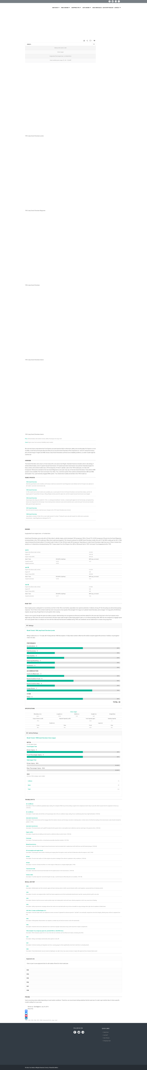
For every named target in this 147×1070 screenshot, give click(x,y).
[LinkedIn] (73, 1018)
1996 (35, 1020)
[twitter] (78, 1032)
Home (26, 24)
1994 (29, 1020)
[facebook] (75, 1032)
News (30, 24)
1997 (38, 1020)
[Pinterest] (73, 1016)
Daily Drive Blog (97, 7)
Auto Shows (86, 7)
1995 (32, 1020)
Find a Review (64, 7)
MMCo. (56, 1067)
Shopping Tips (75, 7)
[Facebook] (73, 1011)
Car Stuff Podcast (108, 7)
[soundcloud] (82, 1032)
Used (56, 1020)
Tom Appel (37, 1006)
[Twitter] (73, 1013)
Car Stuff (105, 1035)
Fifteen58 (51, 1067)
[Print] (84, 41)
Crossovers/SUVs (46, 1020)
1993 (26, 1020)
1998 (40, 1020)
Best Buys (55, 7)
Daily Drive (105, 1032)
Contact (116, 7)
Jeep (53, 1020)
